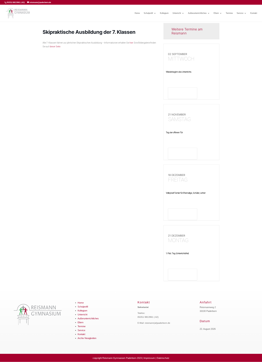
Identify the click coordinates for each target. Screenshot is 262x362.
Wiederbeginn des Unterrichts (178, 71)
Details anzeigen (183, 93)
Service (240, 13)
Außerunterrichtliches (197, 13)
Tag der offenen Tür (174, 132)
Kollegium (164, 13)
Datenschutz (163, 358)
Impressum (149, 358)
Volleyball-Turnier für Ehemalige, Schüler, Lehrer (185, 193)
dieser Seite (55, 46)
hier (131, 43)
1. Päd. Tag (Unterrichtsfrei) (177, 253)
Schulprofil (148, 13)
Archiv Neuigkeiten (87, 338)
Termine (229, 13)
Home (137, 13)
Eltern (216, 13)
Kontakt (253, 13)
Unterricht (177, 13)
